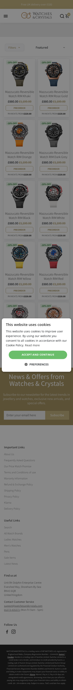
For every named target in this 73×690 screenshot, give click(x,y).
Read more (32, 345)
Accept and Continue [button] (38, 355)
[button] (37, 364)
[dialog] (36, 345)
